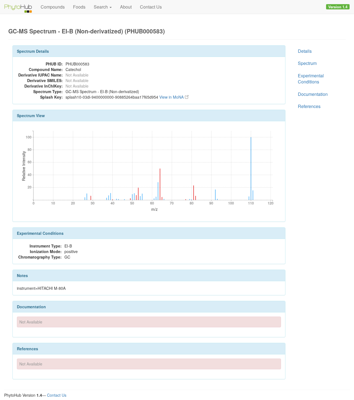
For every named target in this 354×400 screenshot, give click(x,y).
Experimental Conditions (311, 78)
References (309, 106)
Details (305, 51)
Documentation (313, 94)
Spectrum (307, 63)
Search (101, 7)
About (126, 7)
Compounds (53, 7)
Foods (79, 7)
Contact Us (151, 7)
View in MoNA (172, 97)
